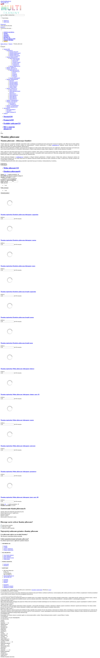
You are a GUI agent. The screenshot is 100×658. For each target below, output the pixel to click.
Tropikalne (15, 64)
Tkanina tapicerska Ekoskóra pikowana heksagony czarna (18, 240)
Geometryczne (16, 62)
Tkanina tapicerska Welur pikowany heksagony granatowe (18, 471)
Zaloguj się (6, 20)
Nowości (8, 116)
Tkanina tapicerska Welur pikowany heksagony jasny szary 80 (19, 497)
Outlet (6, 113)
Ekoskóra (9, 50)
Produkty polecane (12, 123)
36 (14, 177)
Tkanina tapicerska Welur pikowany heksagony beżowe (17, 368)
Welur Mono (13, 97)
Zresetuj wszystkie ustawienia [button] (7, 656)
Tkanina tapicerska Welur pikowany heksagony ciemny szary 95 (20, 394)
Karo (14, 72)
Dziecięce (15, 61)
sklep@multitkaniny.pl (6, 1)
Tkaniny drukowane (12, 57)
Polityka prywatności (8, 586)
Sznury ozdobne (11, 112)
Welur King (12, 93)
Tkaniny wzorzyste (11, 101)
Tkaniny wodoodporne (12, 100)
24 (13, 177)
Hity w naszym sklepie (9, 128)
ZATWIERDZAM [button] (5, 613)
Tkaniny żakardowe (12, 106)
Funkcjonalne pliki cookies (7, 600)
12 (11, 177)
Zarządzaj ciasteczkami (37, 589)
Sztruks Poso (13, 85)
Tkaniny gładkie (11, 67)
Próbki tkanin (7, 559)
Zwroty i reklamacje (8, 548)
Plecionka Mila (13, 83)
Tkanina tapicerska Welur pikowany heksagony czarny (17, 420)
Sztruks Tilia (12, 87)
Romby (14, 75)
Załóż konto (6, 21)
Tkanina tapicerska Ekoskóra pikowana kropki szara (17, 343)
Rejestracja (6, 565)
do (13, 181)
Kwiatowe (15, 63)
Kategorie (3, 46)
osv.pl (49, 589)
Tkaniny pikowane (11, 68)
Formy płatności (7, 556)
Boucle (11, 80)
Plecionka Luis (13, 82)
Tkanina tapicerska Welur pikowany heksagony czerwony (18, 446)
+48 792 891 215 (5, 2)
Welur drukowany (14, 58)
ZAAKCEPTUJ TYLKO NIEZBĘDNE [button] (10, 617)
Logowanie (6, 564)
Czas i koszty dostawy (9, 555)
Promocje (9, 120)
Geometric (12, 104)
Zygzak (14, 76)
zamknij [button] (2, 620)
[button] (1, 4)
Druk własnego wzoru (9, 557)
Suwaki (8, 110)
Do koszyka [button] (18, 218)
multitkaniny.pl (55, 145)
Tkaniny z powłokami (12, 105)
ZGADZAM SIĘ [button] (5, 619)
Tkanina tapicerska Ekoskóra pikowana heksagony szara (18, 266)
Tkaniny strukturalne (12, 79)
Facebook (6, 579)
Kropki (14, 74)
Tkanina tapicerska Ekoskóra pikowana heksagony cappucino (19, 214)
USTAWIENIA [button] (4, 616)
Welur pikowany (14, 70)
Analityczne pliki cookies (6, 604)
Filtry (2, 133)
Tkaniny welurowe (11, 88)
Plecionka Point (13, 84)
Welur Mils (12, 96)
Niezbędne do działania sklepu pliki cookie (12, 596)
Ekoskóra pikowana (14, 55)
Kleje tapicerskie (10, 109)
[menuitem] (51, 32)
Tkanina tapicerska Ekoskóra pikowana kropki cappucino (18, 291)
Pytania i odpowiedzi (8, 550)
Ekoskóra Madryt (14, 54)
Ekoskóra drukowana (15, 53)
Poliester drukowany (14, 66)
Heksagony (15, 71)
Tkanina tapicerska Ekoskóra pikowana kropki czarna (17, 317)
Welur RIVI (13, 99)
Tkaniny (7, 49)
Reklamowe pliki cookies (6, 608)
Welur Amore (13, 89)
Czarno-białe (16, 59)
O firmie (5, 547)
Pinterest (5, 582)
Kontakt (5, 546)
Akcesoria (7, 108)
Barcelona (12, 103)
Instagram (6, 581)
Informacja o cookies (8, 587)
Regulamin (6, 584)
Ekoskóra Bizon (13, 51)
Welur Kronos (13, 95)
